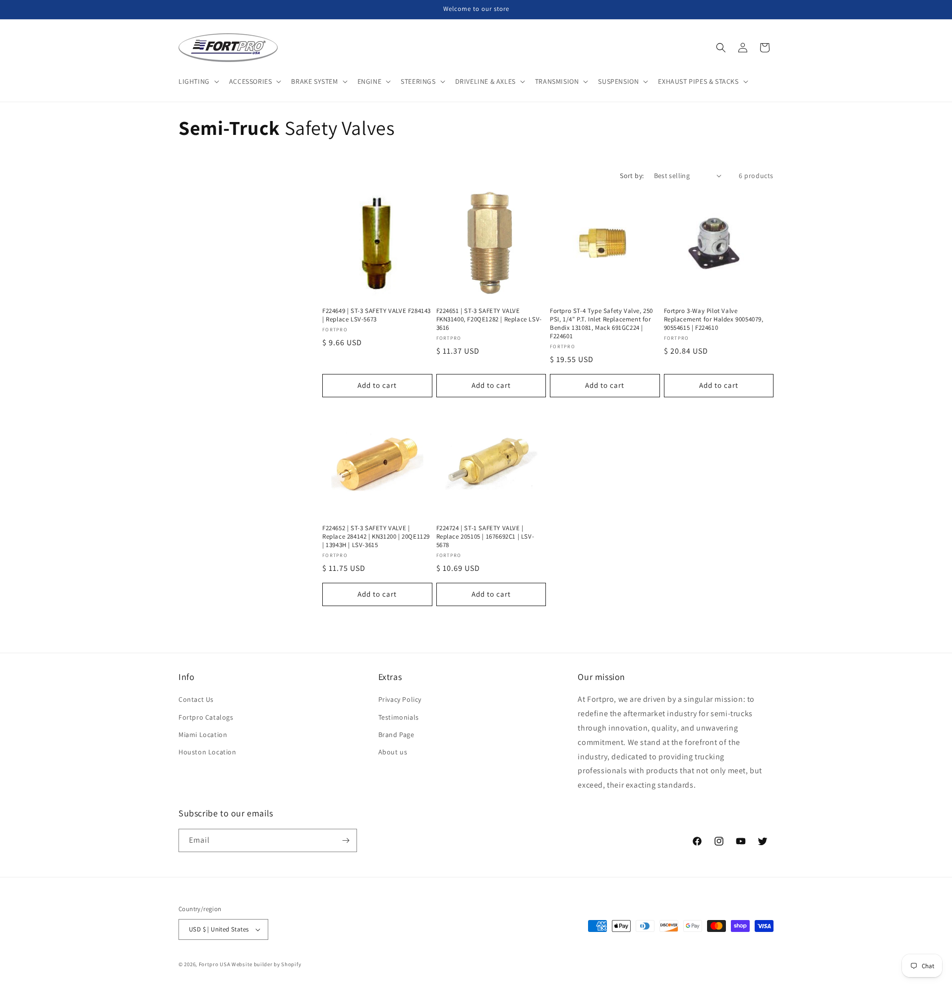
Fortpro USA (215, 964)
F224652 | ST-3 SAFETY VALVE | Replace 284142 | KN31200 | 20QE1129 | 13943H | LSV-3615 (376, 536)
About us (393, 751)
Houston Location (207, 751)
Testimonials (398, 717)
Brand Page (396, 734)
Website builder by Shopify (266, 964)
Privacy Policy (399, 699)
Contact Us (196, 699)
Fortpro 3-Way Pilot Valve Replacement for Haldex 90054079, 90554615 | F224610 (714, 319)
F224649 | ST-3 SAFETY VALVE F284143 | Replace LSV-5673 (376, 315)
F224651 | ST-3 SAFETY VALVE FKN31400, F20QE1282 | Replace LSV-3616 (489, 319)
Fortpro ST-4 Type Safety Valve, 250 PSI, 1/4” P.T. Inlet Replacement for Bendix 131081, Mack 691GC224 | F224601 (601, 323)
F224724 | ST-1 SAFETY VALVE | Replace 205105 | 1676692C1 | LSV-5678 (485, 536)
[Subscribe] (346, 840)
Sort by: (632, 175)
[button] (198, 81)
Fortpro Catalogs (206, 717)
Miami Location (202, 734)
